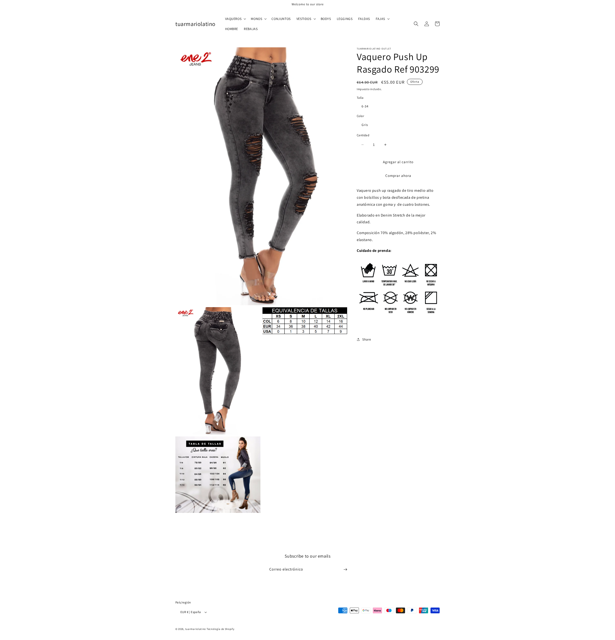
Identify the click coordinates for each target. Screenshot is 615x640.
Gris (365, 125)
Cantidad (363, 135)
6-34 (365, 106)
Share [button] (366, 339)
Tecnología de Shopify (220, 629)
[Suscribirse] (345, 569)
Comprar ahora (398, 175)
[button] (235, 19)
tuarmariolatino (195, 629)
